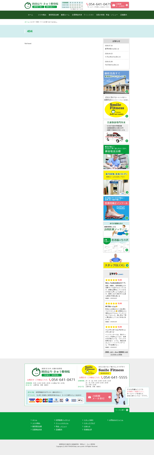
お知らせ (87, 426)
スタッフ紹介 (88, 420)
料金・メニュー (112, 15)
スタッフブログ (89, 423)
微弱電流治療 (54, 15)
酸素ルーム (65, 15)
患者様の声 (88, 429)
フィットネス (89, 15)
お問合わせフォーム (116, 420)
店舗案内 (123, 15)
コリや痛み (42, 15)
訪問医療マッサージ (63, 420)
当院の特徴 (100, 15)
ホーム (30, 15)
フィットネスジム (62, 423)
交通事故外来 (77, 15)
